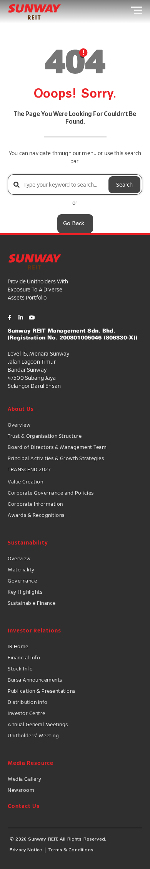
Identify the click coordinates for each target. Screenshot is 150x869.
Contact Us (24, 806)
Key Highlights (25, 592)
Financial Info (24, 657)
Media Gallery (25, 779)
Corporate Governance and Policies (51, 493)
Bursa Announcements (35, 680)
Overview (19, 425)
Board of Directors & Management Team (57, 447)
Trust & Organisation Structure (45, 436)
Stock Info (20, 668)
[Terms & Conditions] (71, 850)
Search (124, 184)
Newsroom (21, 790)
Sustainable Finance (32, 603)
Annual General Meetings (38, 724)
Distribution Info (28, 702)
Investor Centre (26, 713)
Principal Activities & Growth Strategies (56, 458)
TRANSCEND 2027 (29, 469)
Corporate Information (35, 504)
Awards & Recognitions (36, 515)
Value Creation (25, 481)
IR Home (18, 646)
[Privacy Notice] (26, 850)
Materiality (21, 569)
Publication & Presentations (41, 691)
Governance (22, 581)
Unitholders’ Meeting (33, 735)
